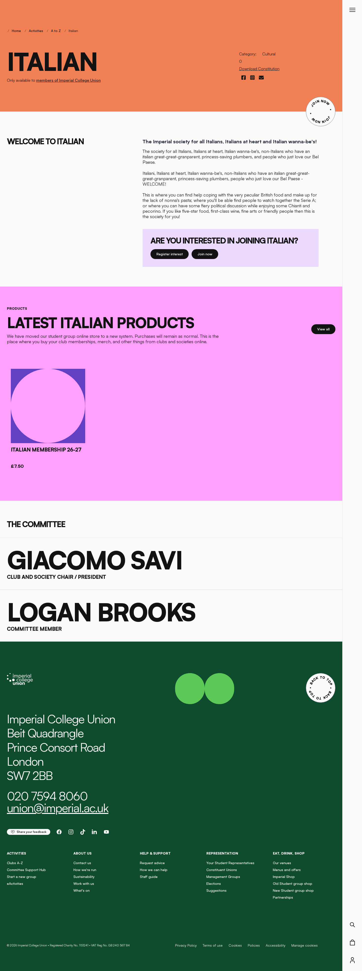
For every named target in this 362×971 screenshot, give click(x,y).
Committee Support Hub (26, 870)
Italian (73, 31)
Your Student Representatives (230, 863)
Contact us (82, 863)
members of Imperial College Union (68, 80)
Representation (222, 853)
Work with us (83, 883)
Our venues (282, 863)
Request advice (152, 863)
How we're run (84, 870)
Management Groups (223, 876)
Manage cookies (304, 945)
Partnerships (283, 897)
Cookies (235, 945)
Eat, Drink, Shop (289, 853)
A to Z (56, 31)
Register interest (172, 254)
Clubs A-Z (15, 863)
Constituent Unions (221, 870)
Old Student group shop (292, 883)
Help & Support (155, 853)
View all (326, 329)
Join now (206, 254)
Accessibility (275, 945)
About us (82, 853)
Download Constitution (259, 68)
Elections (213, 883)
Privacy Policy (186, 945)
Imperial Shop (284, 876)
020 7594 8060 (47, 796)
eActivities (15, 883)
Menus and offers (287, 870)
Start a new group (21, 876)
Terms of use (213, 945)
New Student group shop (293, 890)
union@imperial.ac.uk (57, 807)
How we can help (153, 870)
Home (16, 31)
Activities (36, 31)
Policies (254, 945)
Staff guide (149, 876)
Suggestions (216, 890)
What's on (81, 890)
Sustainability (84, 876)
